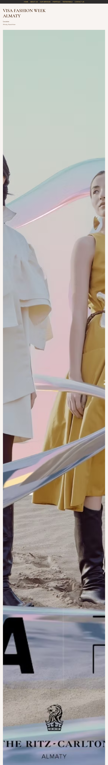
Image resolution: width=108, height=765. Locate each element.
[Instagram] (105, 381)
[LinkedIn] (105, 384)
